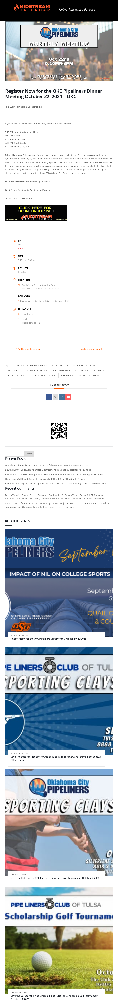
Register (22, 272)
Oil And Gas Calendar (92, 370)
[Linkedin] (62, 397)
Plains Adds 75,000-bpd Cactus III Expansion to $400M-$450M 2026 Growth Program (45, 479)
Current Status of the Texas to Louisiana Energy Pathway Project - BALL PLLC (41, 503)
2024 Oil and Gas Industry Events (29, 365)
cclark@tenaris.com (31, 322)
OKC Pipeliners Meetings (42, 375)
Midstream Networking (65, 370)
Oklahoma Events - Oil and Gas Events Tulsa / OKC (44, 301)
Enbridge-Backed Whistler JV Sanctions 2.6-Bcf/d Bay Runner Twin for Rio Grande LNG (46, 465)
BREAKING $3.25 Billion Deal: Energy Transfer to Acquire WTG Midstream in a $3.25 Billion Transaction (54, 498)
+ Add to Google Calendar (28, 348)
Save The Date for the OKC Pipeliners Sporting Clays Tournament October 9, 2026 (55, 878)
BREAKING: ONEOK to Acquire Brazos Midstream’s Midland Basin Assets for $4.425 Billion (48, 469)
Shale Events (66, 375)
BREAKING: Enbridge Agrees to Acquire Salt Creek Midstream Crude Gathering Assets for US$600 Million (55, 483)
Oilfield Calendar (16, 375)
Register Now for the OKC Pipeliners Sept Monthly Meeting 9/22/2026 (48, 638)
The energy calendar (88, 375)
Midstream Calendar (38, 370)
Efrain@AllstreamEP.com (23, 181)
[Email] (68, 397)
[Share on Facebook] (49, 397)
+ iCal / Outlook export (90, 348)
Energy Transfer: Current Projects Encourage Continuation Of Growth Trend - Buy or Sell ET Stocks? (53, 495)
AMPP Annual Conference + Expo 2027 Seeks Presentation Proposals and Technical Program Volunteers (54, 474)
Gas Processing (15, 370)
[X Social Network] (55, 397)
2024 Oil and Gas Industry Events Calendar (73, 365)
